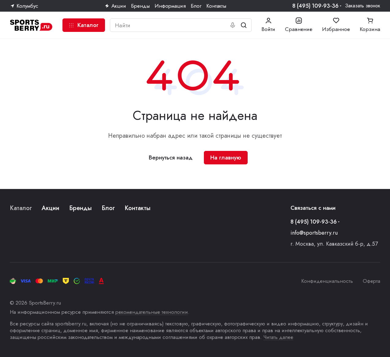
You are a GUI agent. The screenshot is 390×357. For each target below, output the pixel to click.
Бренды (80, 208)
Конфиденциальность (327, 281)
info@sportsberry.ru (314, 233)
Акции (50, 208)
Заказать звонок (362, 6)
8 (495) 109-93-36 (315, 6)
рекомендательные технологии (151, 312)
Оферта (371, 281)
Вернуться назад (171, 157)
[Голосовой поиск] (233, 25)
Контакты (138, 208)
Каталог (21, 208)
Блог (108, 208)
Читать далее (278, 337)
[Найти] (244, 25)
